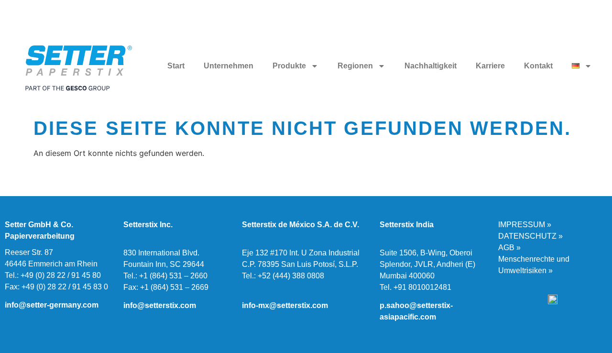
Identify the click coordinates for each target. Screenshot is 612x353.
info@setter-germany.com (51, 305)
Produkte (289, 66)
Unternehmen (228, 66)
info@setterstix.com (159, 305)
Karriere (490, 66)
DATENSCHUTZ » (530, 236)
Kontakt (538, 66)
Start (176, 66)
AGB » (509, 247)
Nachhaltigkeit (430, 66)
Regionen (355, 66)
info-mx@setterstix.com (285, 305)
